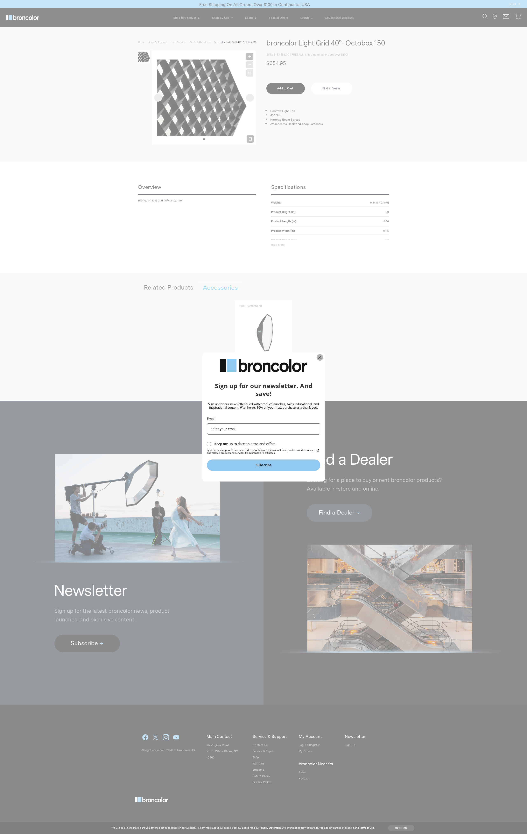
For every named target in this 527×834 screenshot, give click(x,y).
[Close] (320, 357)
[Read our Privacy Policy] (317, 450)
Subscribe (264, 465)
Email (211, 418)
